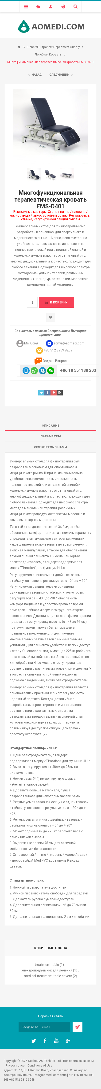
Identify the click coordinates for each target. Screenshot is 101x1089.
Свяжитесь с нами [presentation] (50, 447)
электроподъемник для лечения (46, 970)
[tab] (50, 425)
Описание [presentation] (50, 425)
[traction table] (34, 175)
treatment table (47, 965)
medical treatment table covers (48, 976)
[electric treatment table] (67, 175)
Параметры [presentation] (50, 436)
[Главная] (18, 47)
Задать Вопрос (55, 361)
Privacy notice (15, 1065)
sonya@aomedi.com (69, 343)
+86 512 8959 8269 (58, 350)
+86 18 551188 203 (78, 370)
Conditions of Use (39, 1065)
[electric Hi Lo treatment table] (50, 175)
